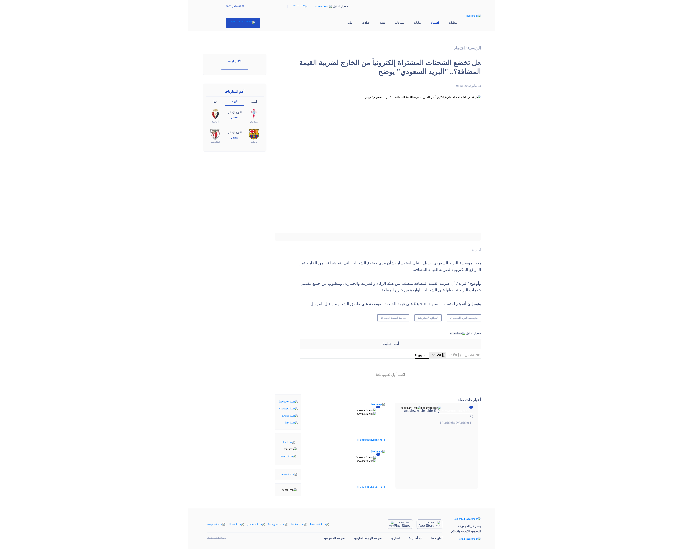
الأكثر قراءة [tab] (234, 61)
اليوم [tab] (234, 101)
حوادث (366, 22)
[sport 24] (243, 22)
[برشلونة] (253, 133)
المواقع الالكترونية (428, 317)
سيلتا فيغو (254, 122)
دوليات (418, 22)
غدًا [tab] (215, 101)
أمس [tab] (254, 101)
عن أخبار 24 (415, 538)
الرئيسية (474, 48)
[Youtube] (256, 523)
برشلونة (254, 142)
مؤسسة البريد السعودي (464, 317)
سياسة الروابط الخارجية (367, 538)
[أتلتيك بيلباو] (215, 133)
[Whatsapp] (288, 408)
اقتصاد (435, 22)
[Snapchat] (216, 523)
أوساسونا (215, 122)
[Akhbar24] (466, 518)
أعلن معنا (436, 538)
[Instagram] (277, 523)
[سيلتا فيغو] (253, 113)
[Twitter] (290, 415)
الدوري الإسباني (235, 112)
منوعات (399, 22)
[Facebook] (288, 401)
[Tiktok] (236, 523)
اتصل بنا (395, 538)
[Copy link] (291, 422)
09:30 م (234, 117)
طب (350, 22)
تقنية (382, 22)
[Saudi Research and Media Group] (466, 538)
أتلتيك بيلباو (215, 142)
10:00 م (234, 138)
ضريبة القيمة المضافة (393, 317)
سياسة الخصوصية (334, 538)
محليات (452, 22)
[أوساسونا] (215, 113)
